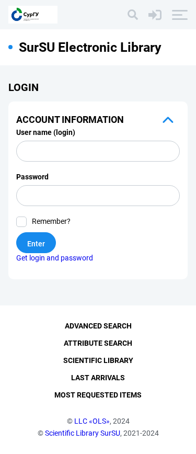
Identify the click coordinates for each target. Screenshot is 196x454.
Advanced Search (98, 326)
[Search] (133, 14)
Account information (70, 119)
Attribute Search (98, 343)
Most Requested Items (98, 395)
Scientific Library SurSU (82, 433)
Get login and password (54, 258)
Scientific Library (98, 360)
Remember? (51, 221)
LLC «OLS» (92, 421)
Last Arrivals (98, 377)
